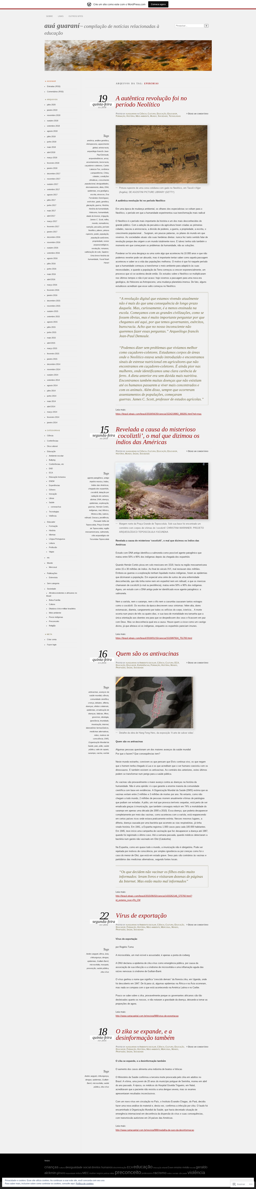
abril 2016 (51, 279)
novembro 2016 (53, 242)
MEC (85, 1173)
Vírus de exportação (141, 915)
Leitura (52, 543)
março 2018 (52, 158)
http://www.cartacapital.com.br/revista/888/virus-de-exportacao (147, 1016)
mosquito (104, 965)
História (130, 116)
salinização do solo (93, 252)
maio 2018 (51, 147)
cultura (62, 1168)
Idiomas (52, 535)
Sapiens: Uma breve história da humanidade (98, 255)
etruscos (101, 194)
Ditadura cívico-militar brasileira (62, 609)
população (104, 234)
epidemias (92, 191)
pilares (99, 230)
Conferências (52, 441)
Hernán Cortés (102, 507)
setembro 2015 (53, 316)
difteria (105, 703)
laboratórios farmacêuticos (97, 728)
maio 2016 (51, 274)
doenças (89, 706)
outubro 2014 (52, 375)
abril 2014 (51, 406)
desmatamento (92, 187)
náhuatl (88, 518)
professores (147, 1173)
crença (91, 703)
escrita (93, 194)
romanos (104, 248)
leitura (79, 1173)
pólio (101, 746)
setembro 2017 (53, 189)
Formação (120, 116)
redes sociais (172, 1173)
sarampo (92, 753)
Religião (52, 626)
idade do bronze (93, 216)
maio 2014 (51, 401)
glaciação (90, 205)
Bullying (52, 460)
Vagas (51, 552)
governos (96, 717)
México (105, 510)
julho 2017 (51, 200)
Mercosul (165, 927)
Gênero (52, 490)
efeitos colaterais (101, 706)
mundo (95, 223)
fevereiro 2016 (53, 290)
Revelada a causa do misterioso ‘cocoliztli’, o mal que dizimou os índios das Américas (157, 435)
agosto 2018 (52, 131)
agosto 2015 (52, 322)
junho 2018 (51, 142)
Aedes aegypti (92, 954)
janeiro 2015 (52, 359)
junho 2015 (51, 332)
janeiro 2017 (52, 232)
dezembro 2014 (53, 364)
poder (96, 234)
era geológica (102, 191)
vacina (99, 753)
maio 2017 (51, 211)
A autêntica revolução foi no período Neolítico (151, 101)
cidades (96, 176)
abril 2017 (51, 216)
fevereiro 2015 (53, 354)
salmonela (104, 532)
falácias (100, 714)
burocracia (103, 162)
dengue (105, 957)
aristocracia (103, 148)
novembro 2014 (53, 369)
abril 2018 (51, 152)
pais (96, 746)
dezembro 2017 (53, 174)
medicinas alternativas (99, 731)
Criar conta (51, 639)
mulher (92, 1173)
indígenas (93, 510)
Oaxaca (95, 518)
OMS (106, 739)
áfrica (101, 954)
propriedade (97, 241)
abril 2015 (51, 343)
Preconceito (54, 621)
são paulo (183, 1173)
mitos (96, 735)
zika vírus (105, 972)
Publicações (52, 573)
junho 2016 (51, 269)
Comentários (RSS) (55, 92)
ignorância (94, 721)
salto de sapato (102, 749)
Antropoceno (91, 144)
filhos (106, 714)
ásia (106, 954)
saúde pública (102, 968)
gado (98, 202)
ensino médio (181, 1167)
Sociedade (163, 116)
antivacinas (93, 692)
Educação (161, 113)
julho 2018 (51, 136)
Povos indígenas (56, 617)
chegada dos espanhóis (98, 489)
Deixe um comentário (198, 113)
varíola (106, 753)
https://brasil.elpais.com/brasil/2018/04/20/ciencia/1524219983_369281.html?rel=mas (158, 414)
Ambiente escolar (147, 663)
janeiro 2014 (52, 422)
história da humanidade (98, 209)
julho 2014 (51, 391)
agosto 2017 (52, 195)
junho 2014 (51, 396)
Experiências (143, 665)
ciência (105, 695)
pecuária (98, 227)
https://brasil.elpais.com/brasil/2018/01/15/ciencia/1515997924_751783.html (154, 638)
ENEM (51, 481)
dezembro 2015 (53, 301)
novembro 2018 (53, 115)
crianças (51, 1167)
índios (105, 481)
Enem (171, 1167)
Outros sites (76, 16)
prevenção (91, 968)
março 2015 (52, 348)
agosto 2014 (52, 385)
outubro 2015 (52, 311)
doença (105, 499)
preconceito (128, 1172)
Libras (51, 498)
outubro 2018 (52, 121)
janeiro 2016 (52, 295)
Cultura (152, 113)
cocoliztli (94, 492)
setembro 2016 (53, 253)
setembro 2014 (53, 380)
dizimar (93, 499)
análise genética (101, 140)
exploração (103, 503)
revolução (96, 248)
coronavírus (56, 507)
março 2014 (52, 412)
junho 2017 (51, 205)
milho (106, 219)
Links (60, 16)
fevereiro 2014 (53, 417)
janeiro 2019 (52, 110)
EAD (51, 468)
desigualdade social (78, 1167)
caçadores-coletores (93, 166)
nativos (105, 514)
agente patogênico (95, 478)
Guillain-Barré (102, 961)
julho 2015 (51, 327)
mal (99, 510)
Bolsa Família (54, 600)
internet (105, 724)
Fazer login (51, 645)
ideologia (104, 717)
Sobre (49, 16)
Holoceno (93, 212)
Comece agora (158, 4)
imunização (96, 724)
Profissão (121, 667)
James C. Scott (96, 219)
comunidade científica (99, 699)
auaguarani (131, 113)
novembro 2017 (53, 179)
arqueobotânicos (96, 158)
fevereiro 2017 (53, 226)
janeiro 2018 (52, 168)
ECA (176, 663)
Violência (52, 516)
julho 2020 (51, 105)
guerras (91, 507)
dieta (101, 187)
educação (143, 1166)
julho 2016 (51, 264)
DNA (106, 187)
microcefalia (95, 965)
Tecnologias (175, 116)
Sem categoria (53, 583)
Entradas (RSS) (53, 86)
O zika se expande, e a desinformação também (145, 1034)
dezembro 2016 (53, 237)
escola (192, 1168)
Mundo (153, 116)
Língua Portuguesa (57, 539)
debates (98, 703)
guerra (98, 205)
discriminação (119, 1167)
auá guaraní (62, 25)
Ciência (143, 113)
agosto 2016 (52, 258)
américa (90, 140)
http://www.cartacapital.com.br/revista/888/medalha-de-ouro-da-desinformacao (155, 1130)
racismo (159, 1173)
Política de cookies (85, 1183)
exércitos (91, 202)
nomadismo (103, 223)
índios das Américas (99, 485)
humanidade (103, 212)
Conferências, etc (56, 464)
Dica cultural (52, 446)
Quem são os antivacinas (147, 653)
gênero (61, 1173)
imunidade (104, 721)
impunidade (70, 1173)
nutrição (89, 227)
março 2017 (52, 221)
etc (48, 558)
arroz (106, 158)
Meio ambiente (142, 116)
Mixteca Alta (96, 514)
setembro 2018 (53, 126)
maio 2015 (51, 338)
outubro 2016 (52, 248)
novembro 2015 (53, 306)
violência (196, 1172)
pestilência (104, 518)
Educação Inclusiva (57, 477)
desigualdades (102, 184)
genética (104, 202)
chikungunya (95, 957)
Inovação (53, 494)
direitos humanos (102, 1167)
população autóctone (99, 238)
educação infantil (160, 1168)
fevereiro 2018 (53, 163)
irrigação (104, 216)
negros (99, 1173)
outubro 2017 (52, 184)
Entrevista (53, 577)
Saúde (136, 453)
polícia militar (109, 1173)
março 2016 (52, 285)
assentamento (92, 162)
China (106, 173)
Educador (172, 113)
